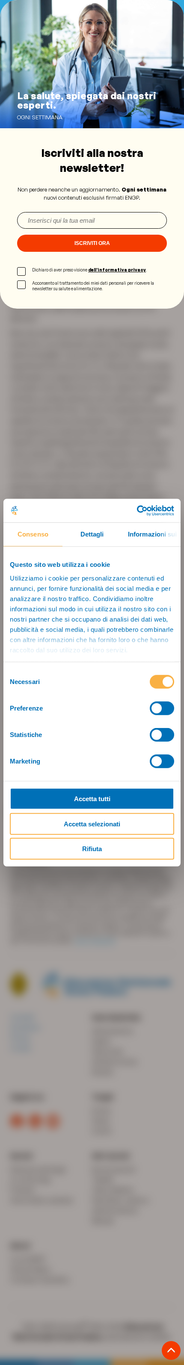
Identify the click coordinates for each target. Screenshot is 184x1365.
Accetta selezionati (92, 823)
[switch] (162, 708)
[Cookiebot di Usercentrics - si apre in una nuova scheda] (136, 510)
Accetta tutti (92, 798)
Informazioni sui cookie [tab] (154, 534)
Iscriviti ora (92, 243)
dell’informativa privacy (117, 269)
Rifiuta (92, 848)
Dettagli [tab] (92, 534)
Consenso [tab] (33, 534)
